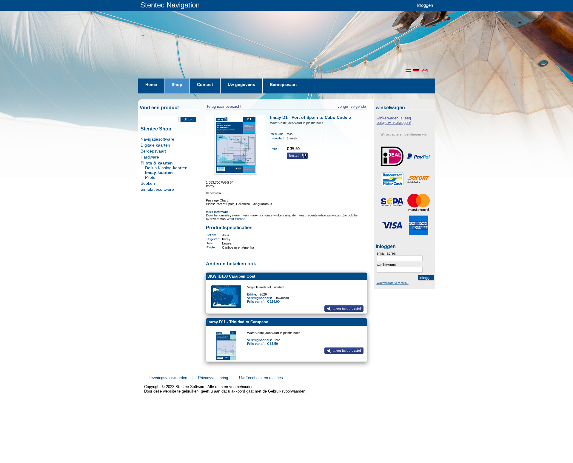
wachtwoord (386, 265)
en (425, 70)
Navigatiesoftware (157, 139)
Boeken (148, 183)
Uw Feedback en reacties (261, 378)
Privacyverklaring (213, 378)
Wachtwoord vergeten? (393, 282)
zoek (188, 120)
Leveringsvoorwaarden (168, 378)
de (416, 70)
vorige (342, 105)
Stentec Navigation (170, 5)
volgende (358, 105)
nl (408, 70)
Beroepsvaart (153, 151)
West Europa (236, 219)
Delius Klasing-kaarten (166, 167)
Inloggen (425, 5)
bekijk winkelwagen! (394, 122)
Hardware (150, 157)
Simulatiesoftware (157, 189)
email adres (386, 253)
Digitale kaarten (155, 145)
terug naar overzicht (223, 105)
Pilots (150, 177)
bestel (294, 155)
